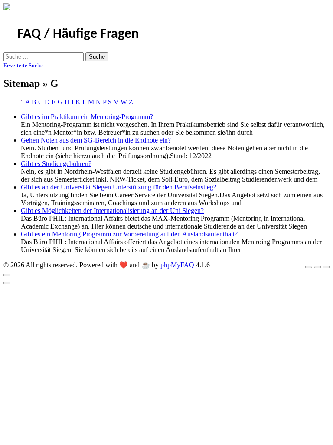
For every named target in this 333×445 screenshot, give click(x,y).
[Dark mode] (317, 267)
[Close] (6, 275)
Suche (97, 56)
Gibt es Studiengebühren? (56, 163)
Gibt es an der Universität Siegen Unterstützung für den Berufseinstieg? (118, 187)
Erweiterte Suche (23, 65)
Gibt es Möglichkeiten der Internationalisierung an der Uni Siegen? (112, 210)
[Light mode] (308, 267)
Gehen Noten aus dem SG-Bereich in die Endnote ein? (96, 140)
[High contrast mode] (326, 267)
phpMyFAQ (177, 265)
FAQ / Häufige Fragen (78, 34)
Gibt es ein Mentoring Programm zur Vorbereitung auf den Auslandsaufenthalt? (129, 234)
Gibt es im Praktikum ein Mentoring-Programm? (87, 116)
